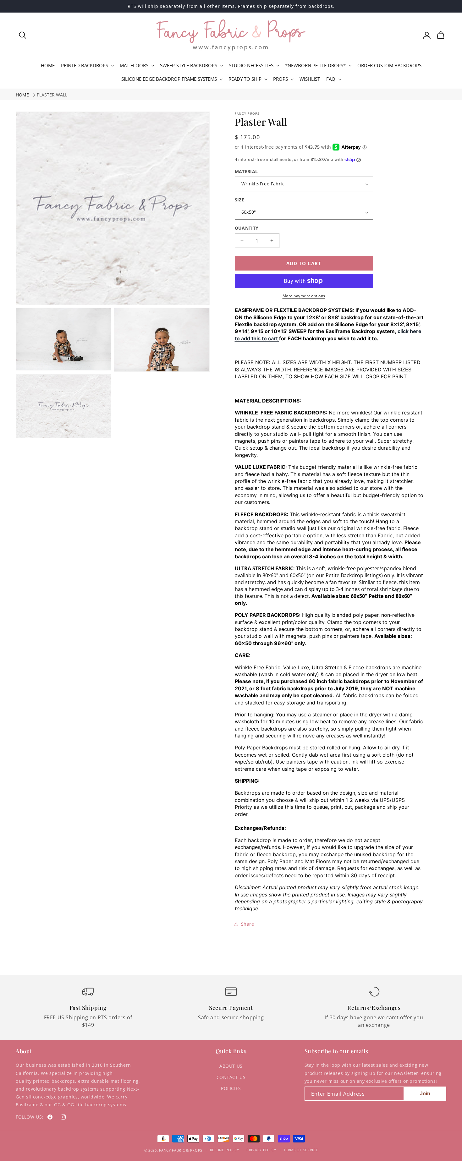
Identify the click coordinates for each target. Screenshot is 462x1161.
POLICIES (231, 1088)
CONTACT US (231, 1077)
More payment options (304, 295)
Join (425, 1093)
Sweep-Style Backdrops (188, 65)
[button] (23, 35)
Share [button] (247, 924)
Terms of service (300, 1149)
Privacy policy (261, 1149)
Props (280, 79)
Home (22, 95)
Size (240, 200)
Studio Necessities (251, 65)
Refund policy (224, 1149)
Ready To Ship (244, 79)
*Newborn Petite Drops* (315, 65)
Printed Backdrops (84, 65)
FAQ (330, 79)
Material (246, 171)
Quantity (247, 228)
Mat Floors (134, 65)
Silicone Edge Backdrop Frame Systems (169, 79)
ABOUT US (231, 1066)
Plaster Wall (52, 95)
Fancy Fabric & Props (180, 1150)
